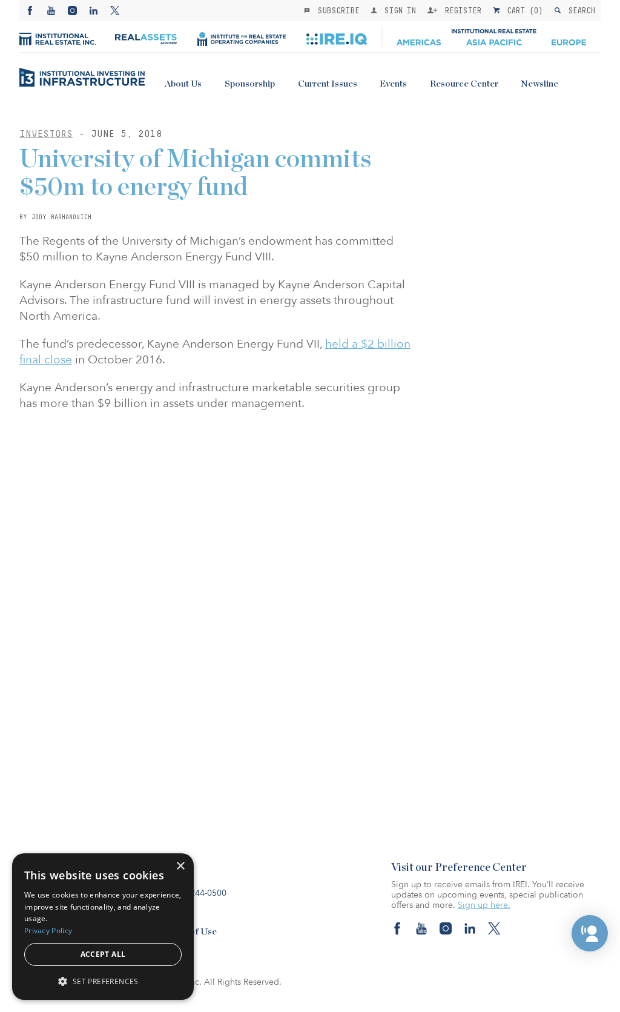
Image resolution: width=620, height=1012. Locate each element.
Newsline (539, 83)
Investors (46, 133)
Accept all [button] (103, 954)
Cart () (522, 10)
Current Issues (327, 83)
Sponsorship (250, 83)
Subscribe (336, 10)
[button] (590, 933)
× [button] (180, 866)
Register (460, 10)
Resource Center (464, 83)
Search (579, 10)
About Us (183, 83)
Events (393, 83)
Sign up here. (484, 905)
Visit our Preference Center (459, 867)
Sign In (397, 10)
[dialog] (103, 926)
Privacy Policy (48, 930)
